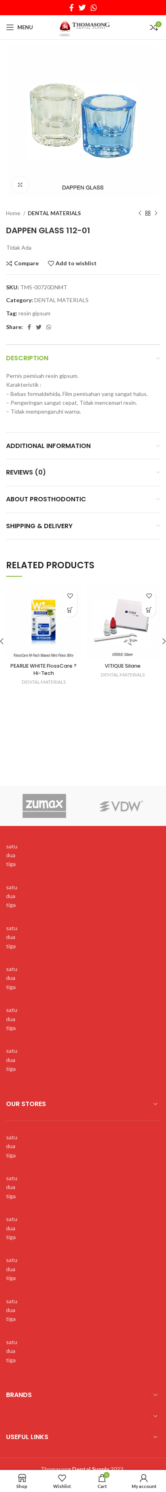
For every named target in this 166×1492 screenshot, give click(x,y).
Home (13, 213)
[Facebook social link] (71, 8)
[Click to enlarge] (20, 185)
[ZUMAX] (44, 806)
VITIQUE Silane (123, 665)
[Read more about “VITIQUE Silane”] (149, 610)
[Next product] (156, 214)
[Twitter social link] (82, 8)
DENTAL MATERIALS (54, 213)
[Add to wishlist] (70, 596)
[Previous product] (140, 214)
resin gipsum (34, 313)
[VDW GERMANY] (121, 806)
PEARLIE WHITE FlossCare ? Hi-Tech (43, 669)
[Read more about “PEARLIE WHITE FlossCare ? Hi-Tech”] (70, 610)
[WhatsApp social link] (94, 8)
